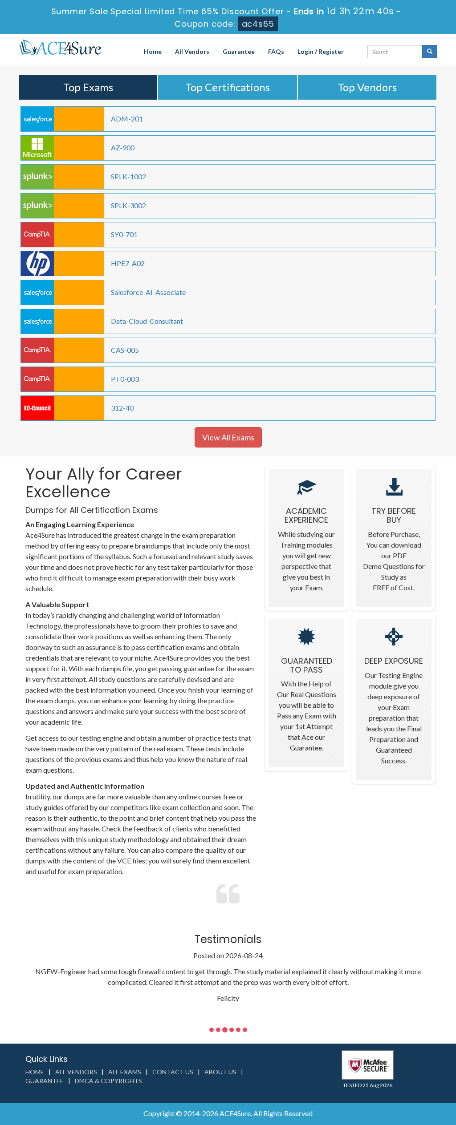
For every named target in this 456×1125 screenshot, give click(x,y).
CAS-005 (125, 350)
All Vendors (192, 51)
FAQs (276, 51)
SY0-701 (124, 234)
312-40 (122, 407)
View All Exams (228, 437)
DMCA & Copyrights (108, 1081)
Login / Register (320, 51)
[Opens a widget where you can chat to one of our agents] (395, 1074)
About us (220, 1072)
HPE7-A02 (128, 263)
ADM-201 (127, 118)
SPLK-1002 (128, 176)
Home (153, 51)
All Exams (124, 1072)
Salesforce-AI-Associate (148, 292)
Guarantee (239, 51)
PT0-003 (125, 379)
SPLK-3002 (128, 205)
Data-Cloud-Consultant (147, 321)
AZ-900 (122, 147)
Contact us (172, 1072)
